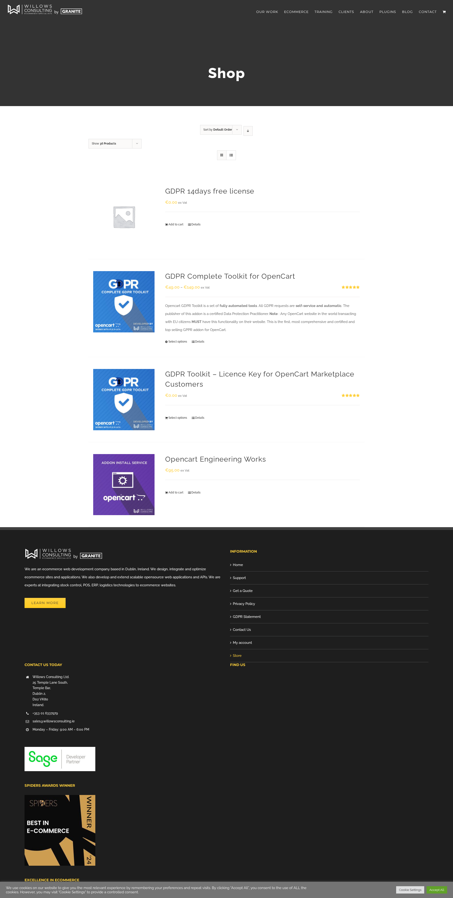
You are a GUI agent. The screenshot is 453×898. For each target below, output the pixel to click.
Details (196, 224)
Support (239, 578)
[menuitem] (270, 12)
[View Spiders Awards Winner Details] (60, 799)
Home (238, 565)
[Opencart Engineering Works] (124, 484)
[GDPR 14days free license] (124, 216)
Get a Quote (243, 591)
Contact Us (242, 630)
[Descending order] (248, 131)
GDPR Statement (247, 617)
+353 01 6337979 (45, 713)
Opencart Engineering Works (215, 459)
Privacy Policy (244, 604)
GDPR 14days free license (209, 191)
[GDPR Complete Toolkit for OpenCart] (124, 301)
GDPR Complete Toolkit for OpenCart (230, 276)
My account (242, 643)
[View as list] (231, 155)
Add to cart (175, 224)
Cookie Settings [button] (410, 890)
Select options (177, 341)
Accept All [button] (436, 890)
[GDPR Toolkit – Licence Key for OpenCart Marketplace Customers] (124, 399)
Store (237, 656)
